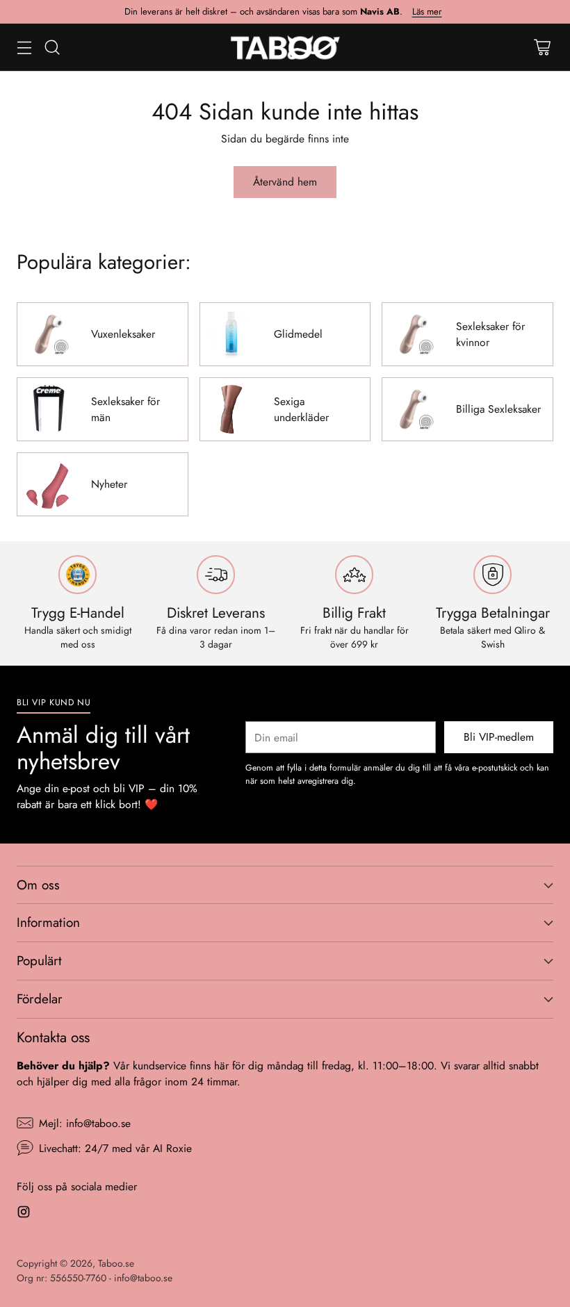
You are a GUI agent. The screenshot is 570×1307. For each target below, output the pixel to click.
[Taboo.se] (285, 47)
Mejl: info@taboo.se (85, 1123)
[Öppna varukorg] (542, 47)
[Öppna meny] (24, 47)
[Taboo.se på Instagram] (23, 1213)
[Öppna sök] (52, 47)
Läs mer (427, 12)
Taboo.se (116, 1263)
